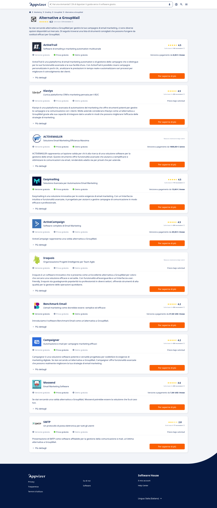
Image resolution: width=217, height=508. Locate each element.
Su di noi (87, 480)
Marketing (38, 12)
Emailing (48, 12)
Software (87, 485)
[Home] (30, 12)
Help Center (143, 485)
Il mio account (144, 480)
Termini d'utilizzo (35, 491)
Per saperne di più (167, 76)
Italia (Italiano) (152, 498)
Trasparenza (33, 486)
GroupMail (58, 12)
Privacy (31, 481)
